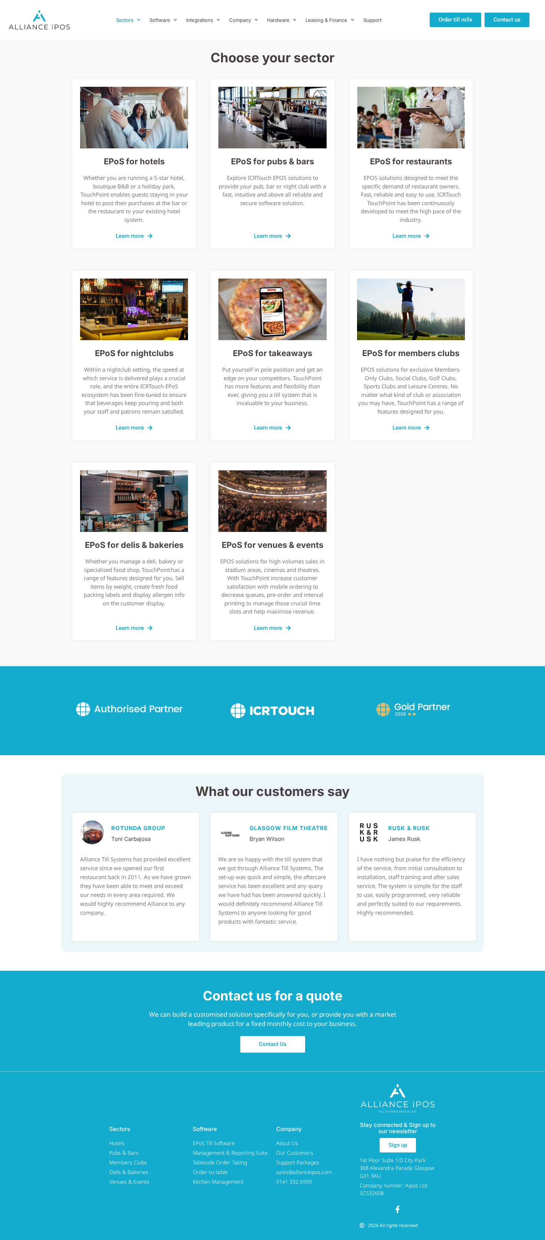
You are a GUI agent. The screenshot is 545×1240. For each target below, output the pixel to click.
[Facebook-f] (398, 1209)
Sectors (124, 20)
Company (240, 20)
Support (372, 20)
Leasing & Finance (326, 20)
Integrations (199, 20)
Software (159, 20)
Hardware (278, 20)
